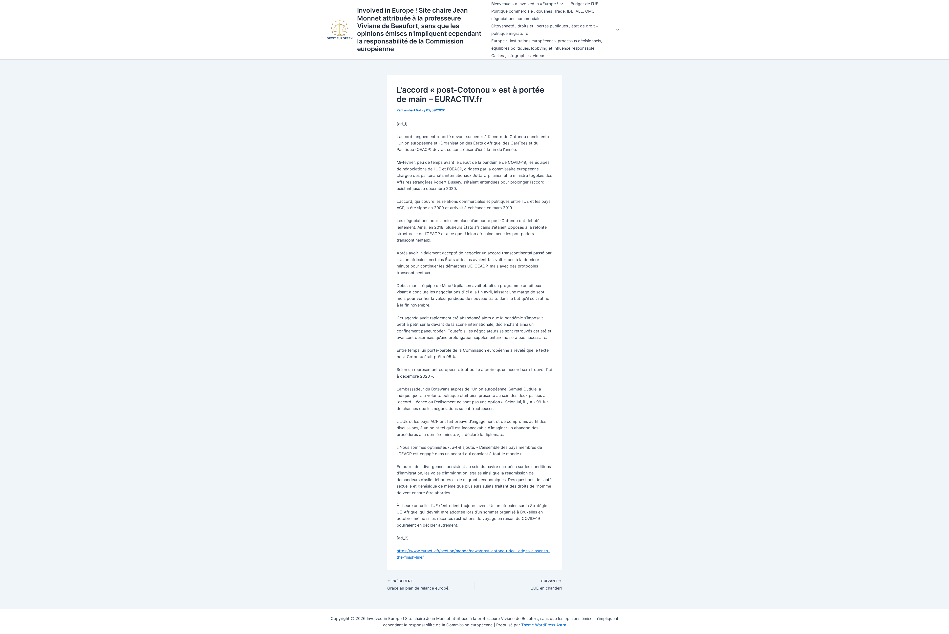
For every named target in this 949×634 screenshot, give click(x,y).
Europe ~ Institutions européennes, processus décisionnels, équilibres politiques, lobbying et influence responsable (546, 44)
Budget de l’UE (584, 3)
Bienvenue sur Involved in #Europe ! (524, 3)
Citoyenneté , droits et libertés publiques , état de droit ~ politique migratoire (545, 29)
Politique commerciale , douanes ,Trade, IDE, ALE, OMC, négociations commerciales (543, 15)
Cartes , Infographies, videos (518, 55)
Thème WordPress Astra (543, 624)
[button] (560, 3)
